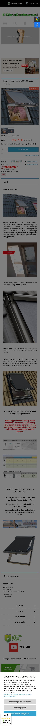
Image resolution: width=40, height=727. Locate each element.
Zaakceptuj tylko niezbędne (20, 702)
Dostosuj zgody (20, 708)
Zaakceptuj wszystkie (20, 714)
